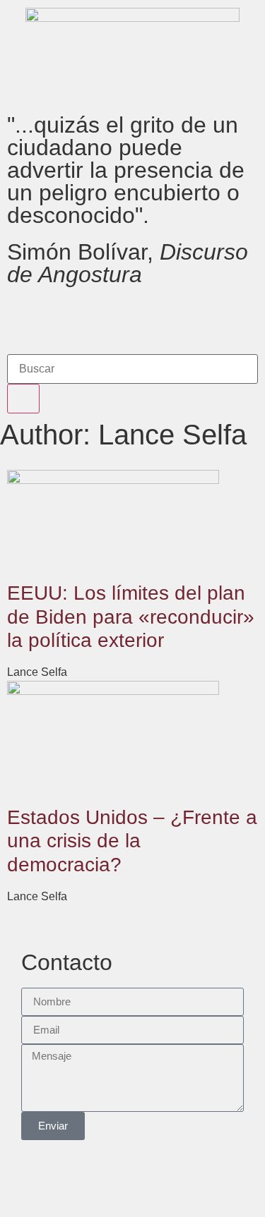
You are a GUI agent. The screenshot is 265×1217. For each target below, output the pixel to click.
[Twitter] (63, 317)
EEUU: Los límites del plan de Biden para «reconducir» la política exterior (130, 616)
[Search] (23, 398)
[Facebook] (24, 317)
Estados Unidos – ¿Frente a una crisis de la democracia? (132, 841)
